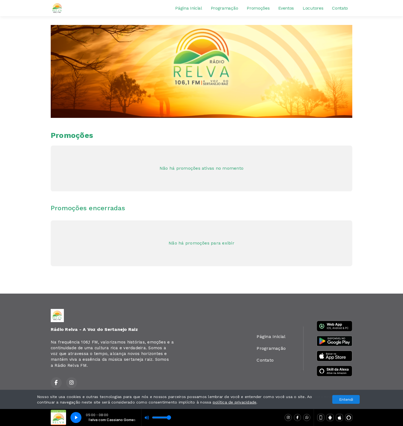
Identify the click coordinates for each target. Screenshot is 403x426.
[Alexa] (348, 417)
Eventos (286, 8)
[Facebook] (297, 417)
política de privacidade (235, 402)
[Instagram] (288, 417)
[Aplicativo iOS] (339, 417)
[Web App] (320, 417)
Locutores (313, 8)
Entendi (346, 399)
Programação (224, 8)
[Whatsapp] (306, 417)
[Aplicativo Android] (330, 417)
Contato (340, 8)
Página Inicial (188, 8)
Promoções (258, 8)
